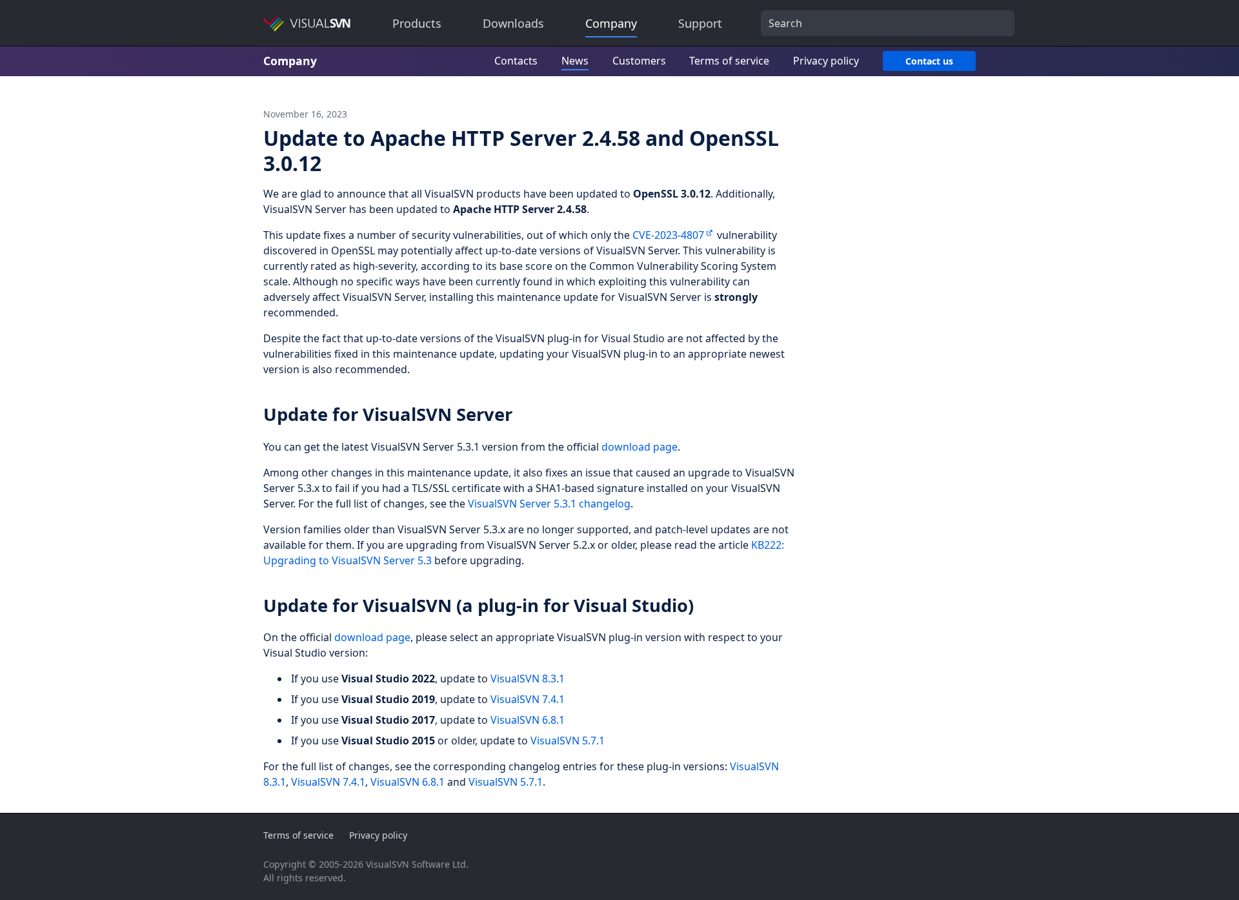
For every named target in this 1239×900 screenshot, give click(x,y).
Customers (639, 61)
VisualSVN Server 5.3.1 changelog (549, 503)
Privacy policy (826, 61)
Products (416, 23)
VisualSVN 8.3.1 (527, 678)
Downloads (513, 23)
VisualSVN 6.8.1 (527, 720)
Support (700, 23)
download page (639, 447)
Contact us (929, 61)
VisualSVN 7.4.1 (527, 699)
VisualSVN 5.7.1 (567, 740)
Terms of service (729, 61)
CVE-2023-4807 (668, 235)
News (575, 61)
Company (611, 23)
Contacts (516, 61)
